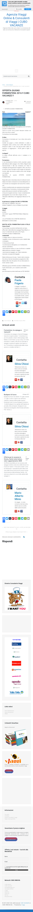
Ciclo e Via (7, 893)
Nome (6, 856)
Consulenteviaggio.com (10, 887)
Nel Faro (6, 895)
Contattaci (7, 815)
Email (6, 861)
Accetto (28, 9)
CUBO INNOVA (8, 884)
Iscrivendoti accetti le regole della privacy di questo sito (16, 867)
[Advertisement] (16, 51)
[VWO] (7, 9)
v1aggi (6, 890)
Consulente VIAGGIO (9, 889)
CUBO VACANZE (8, 886)
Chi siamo (7, 814)
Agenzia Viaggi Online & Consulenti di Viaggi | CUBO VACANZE (16, 20)
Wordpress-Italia (8, 896)
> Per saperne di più (11, 839)
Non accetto (19, 9)
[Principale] (16, 71)
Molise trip (7, 892)
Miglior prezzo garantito (10, 818)
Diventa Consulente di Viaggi (11, 817)
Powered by (4, 9)
